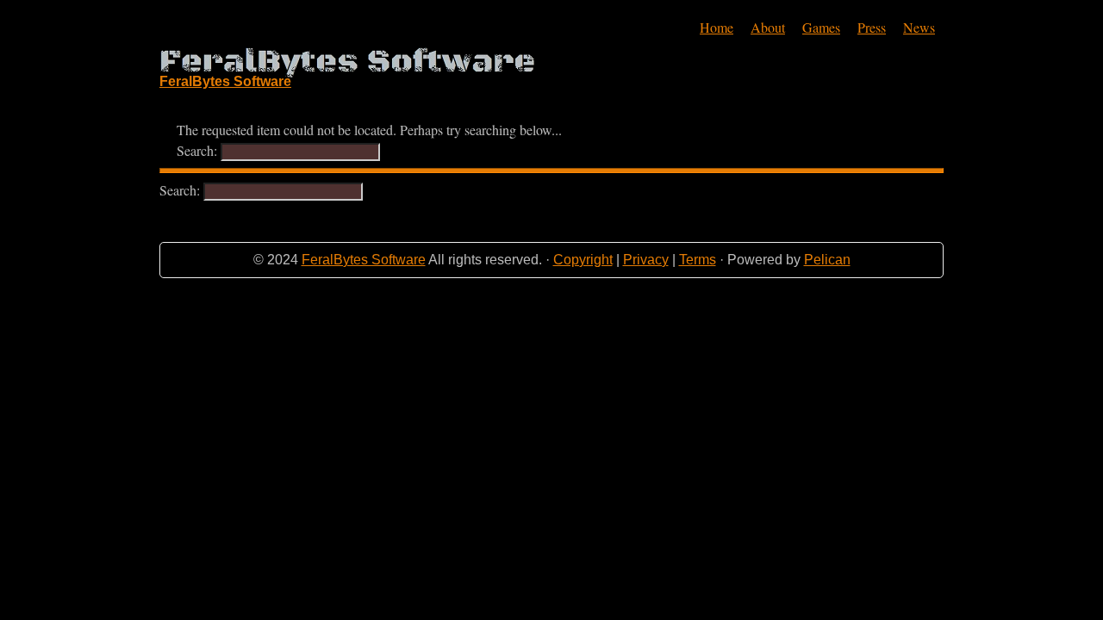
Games (821, 27)
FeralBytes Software (364, 259)
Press (871, 27)
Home (716, 27)
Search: (199, 150)
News (919, 27)
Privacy (646, 259)
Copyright (583, 259)
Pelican (827, 259)
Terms (697, 259)
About (768, 27)
